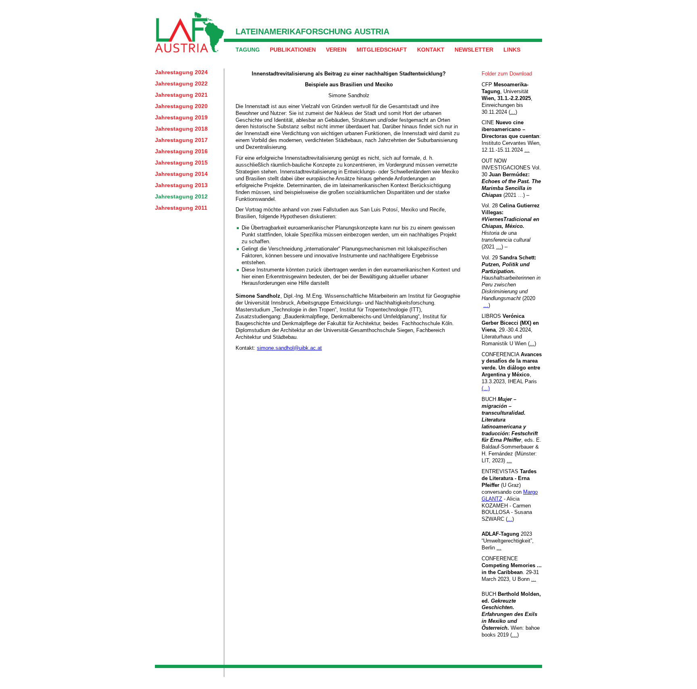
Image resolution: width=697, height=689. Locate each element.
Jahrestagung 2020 (181, 106)
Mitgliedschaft (382, 49)
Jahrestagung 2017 (181, 140)
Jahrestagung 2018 (181, 128)
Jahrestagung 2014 (181, 174)
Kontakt (430, 49)
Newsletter (474, 49)
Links (511, 49)
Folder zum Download (507, 74)
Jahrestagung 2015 (181, 162)
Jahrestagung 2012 (181, 196)
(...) (486, 388)
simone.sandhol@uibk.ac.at (289, 348)
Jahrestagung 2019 (181, 117)
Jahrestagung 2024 (181, 72)
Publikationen (293, 49)
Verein (336, 49)
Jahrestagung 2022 (181, 83)
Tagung (248, 49)
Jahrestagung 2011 (181, 208)
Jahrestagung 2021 (181, 95)
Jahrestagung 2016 (181, 151)
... (532, 343)
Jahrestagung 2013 (181, 185)
